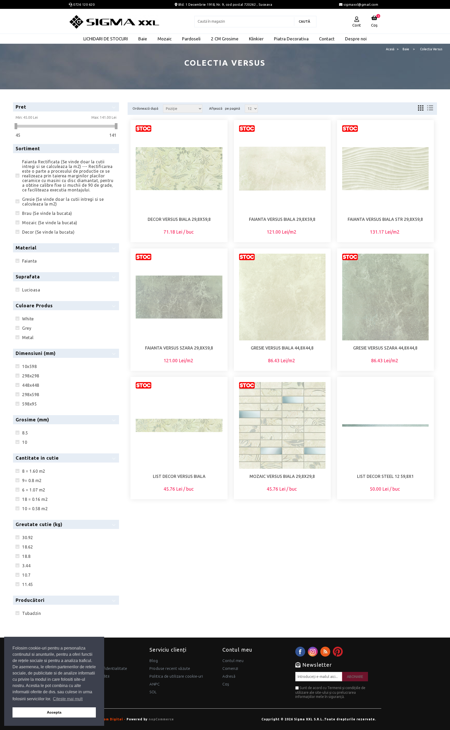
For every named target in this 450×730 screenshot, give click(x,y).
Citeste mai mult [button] (68, 699)
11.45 (27, 584)
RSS (325, 652)
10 (24, 442)
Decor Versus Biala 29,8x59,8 (179, 219)
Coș (225, 684)
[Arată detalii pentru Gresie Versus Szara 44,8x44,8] (385, 297)
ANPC (154, 684)
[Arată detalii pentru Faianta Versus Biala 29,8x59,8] (282, 168)
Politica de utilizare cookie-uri (176, 676)
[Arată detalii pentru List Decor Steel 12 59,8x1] (385, 425)
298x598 (30, 394)
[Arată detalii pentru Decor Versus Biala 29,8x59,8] (179, 168)
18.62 (27, 547)
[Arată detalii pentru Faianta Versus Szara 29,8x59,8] (179, 297)
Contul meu (232, 660)
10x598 (29, 366)
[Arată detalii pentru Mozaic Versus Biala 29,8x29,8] (282, 425)
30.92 (27, 537)
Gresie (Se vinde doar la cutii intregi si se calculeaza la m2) (63, 201)
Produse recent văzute (169, 668)
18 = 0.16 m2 (35, 499)
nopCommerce (161, 719)
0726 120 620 (84, 4)
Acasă (390, 49)
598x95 (29, 404)
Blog (153, 660)
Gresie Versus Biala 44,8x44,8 (282, 348)
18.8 (26, 556)
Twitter (313, 652)
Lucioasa (31, 290)
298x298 (30, 375)
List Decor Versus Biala (179, 476)
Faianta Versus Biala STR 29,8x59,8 (385, 219)
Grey (26, 328)
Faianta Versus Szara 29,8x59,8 (179, 348)
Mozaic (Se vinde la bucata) (49, 222)
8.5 (25, 432)
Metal (28, 337)
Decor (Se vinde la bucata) (48, 232)
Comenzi (230, 668)
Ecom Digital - (112, 719)
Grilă (420, 108)
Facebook (300, 652)
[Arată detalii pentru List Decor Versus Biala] (179, 425)
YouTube (338, 652)
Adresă (228, 676)
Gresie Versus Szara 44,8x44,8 (385, 348)
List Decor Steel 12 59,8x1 (385, 476)
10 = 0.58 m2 (35, 508)
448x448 (30, 385)
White (28, 318)
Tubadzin (31, 613)
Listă (430, 108)
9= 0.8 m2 (32, 480)
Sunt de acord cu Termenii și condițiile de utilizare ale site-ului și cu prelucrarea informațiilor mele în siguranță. (330, 692)
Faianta (29, 261)
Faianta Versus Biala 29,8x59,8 (282, 219)
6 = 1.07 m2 (33, 490)
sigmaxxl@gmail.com (360, 4)
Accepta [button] (54, 712)
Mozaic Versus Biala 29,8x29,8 (282, 476)
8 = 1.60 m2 (33, 471)
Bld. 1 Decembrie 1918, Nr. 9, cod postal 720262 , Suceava (225, 4)
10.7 (26, 575)
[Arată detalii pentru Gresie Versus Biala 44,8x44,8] (282, 297)
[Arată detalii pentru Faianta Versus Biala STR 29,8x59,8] (385, 168)
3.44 (26, 565)
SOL (153, 692)
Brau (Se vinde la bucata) (47, 213)
